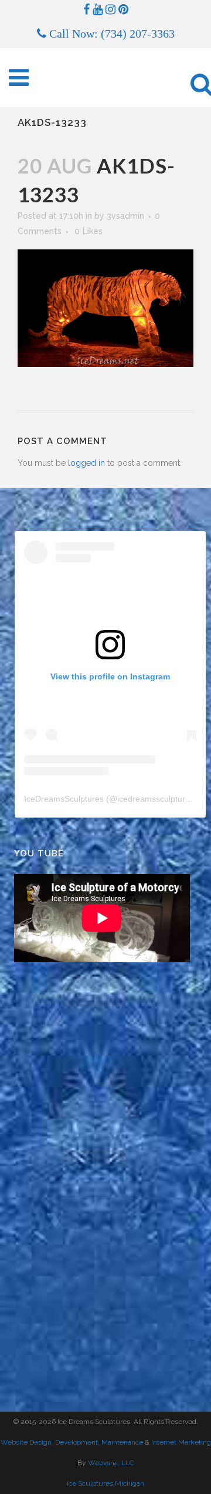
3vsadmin (125, 216)
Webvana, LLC (111, 1463)
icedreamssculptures (155, 798)
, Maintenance (120, 1442)
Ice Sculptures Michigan (105, 1483)
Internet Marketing (180, 1442)
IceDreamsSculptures (64, 798)
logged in (86, 463)
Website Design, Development (49, 1442)
